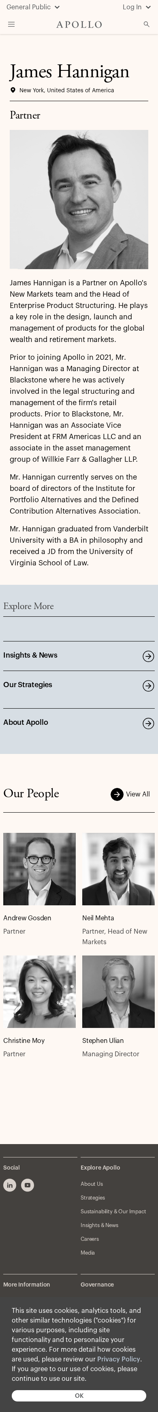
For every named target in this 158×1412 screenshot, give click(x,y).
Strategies (93, 1197)
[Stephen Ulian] (118, 991)
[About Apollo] (148, 723)
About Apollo (25, 722)
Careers (90, 1239)
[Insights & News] (148, 656)
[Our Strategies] (148, 685)
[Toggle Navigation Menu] (11, 24)
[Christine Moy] (39, 991)
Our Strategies (27, 684)
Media (88, 1252)
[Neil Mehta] (118, 869)
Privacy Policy (118, 1359)
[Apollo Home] (79, 24)
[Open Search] (147, 24)
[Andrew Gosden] (39, 869)
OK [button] (79, 1396)
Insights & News (30, 655)
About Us (92, 1184)
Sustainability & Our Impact (113, 1211)
